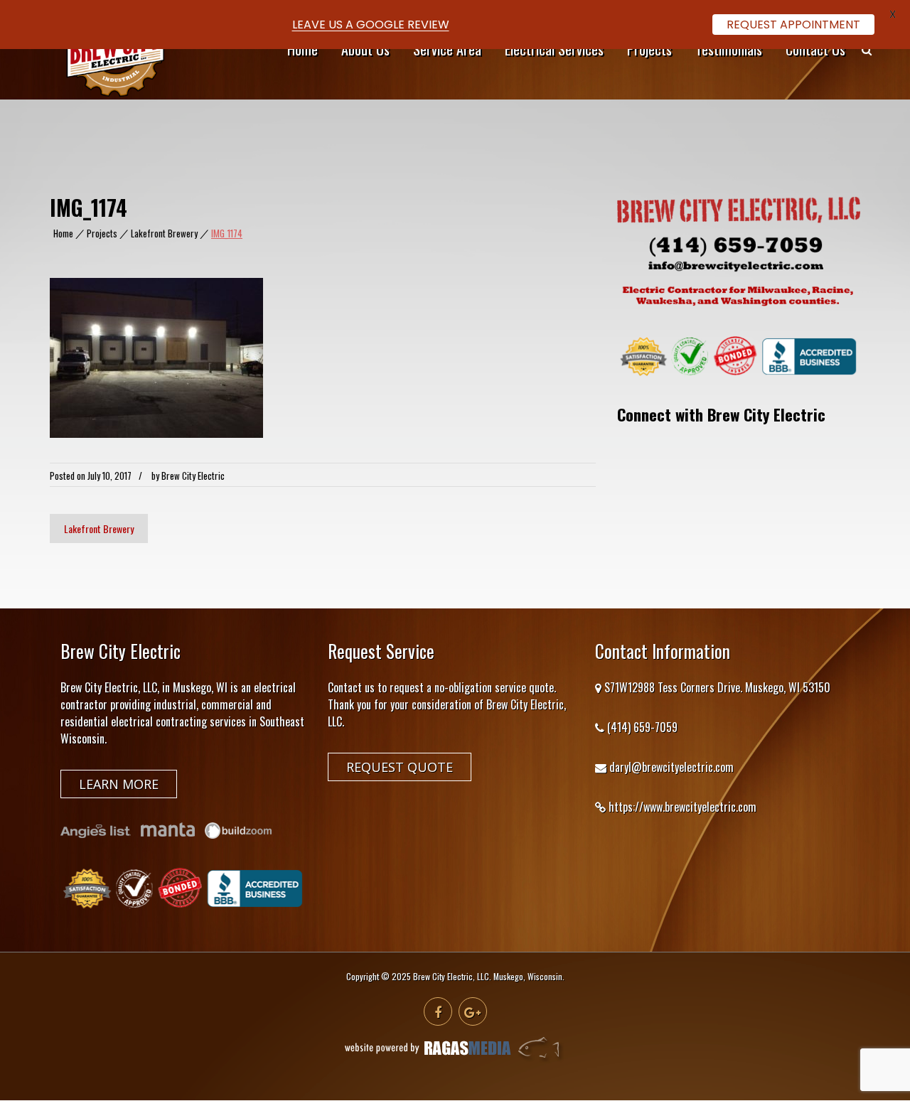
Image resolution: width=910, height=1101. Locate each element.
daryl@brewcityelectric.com (671, 766)
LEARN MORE (119, 784)
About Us (365, 49)
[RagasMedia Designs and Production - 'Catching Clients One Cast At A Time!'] (455, 1059)
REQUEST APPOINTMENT (793, 24)
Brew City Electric (193, 475)
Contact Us (815, 49)
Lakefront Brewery (164, 233)
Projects (649, 49)
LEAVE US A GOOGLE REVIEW (370, 24)
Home (302, 49)
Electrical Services (554, 49)
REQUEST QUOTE (399, 766)
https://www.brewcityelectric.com (682, 806)
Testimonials (728, 49)
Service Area (447, 49)
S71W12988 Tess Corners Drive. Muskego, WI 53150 (717, 687)
